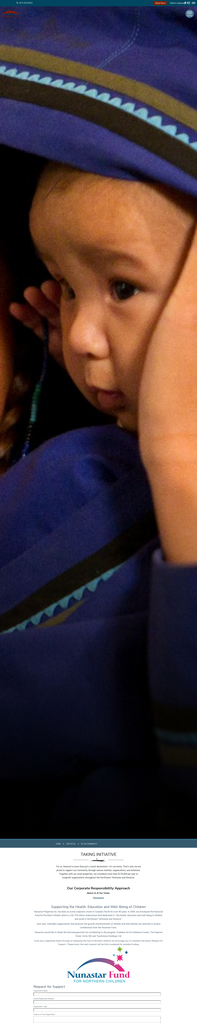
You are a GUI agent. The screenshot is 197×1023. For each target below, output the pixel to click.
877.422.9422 (26, 2)
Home (58, 843)
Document (98, 898)
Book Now (160, 3)
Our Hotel (71, 843)
